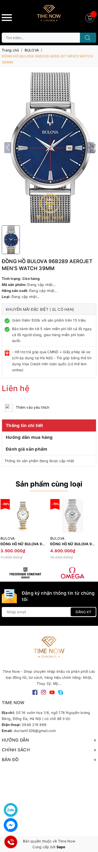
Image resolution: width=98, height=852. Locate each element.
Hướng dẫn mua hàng (29, 437)
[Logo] (49, 15)
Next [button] (92, 531)
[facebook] (34, 692)
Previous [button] (6, 531)
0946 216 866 (34, 724)
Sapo (61, 847)
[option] (72, 531)
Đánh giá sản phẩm (26, 449)
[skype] (60, 692)
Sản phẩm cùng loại (49, 484)
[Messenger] (11, 825)
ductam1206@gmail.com (35, 730)
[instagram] (43, 692)
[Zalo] (11, 810)
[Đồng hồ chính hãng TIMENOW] (25, 573)
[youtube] (52, 692)
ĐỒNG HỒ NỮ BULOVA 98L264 (27, 544)
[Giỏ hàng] (90, 17)
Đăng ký (83, 612)
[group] (49, 147)
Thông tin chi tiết (24, 425)
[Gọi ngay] (11, 842)
